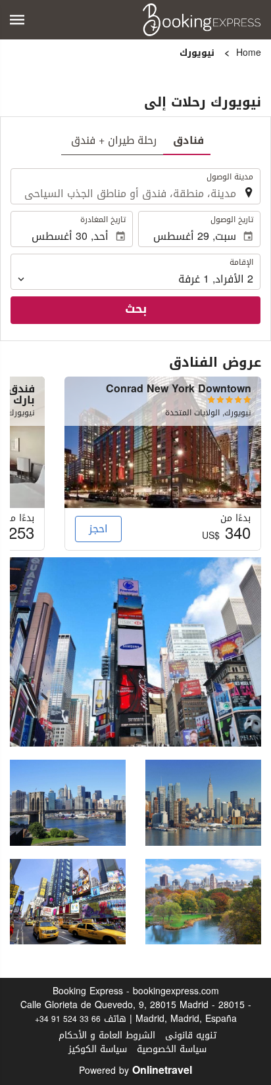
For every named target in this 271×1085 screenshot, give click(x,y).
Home (248, 53)
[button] (17, 19)
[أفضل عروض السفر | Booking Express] (202, 19)
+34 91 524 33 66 (68, 1019)
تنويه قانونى (190, 1035)
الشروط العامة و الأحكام (107, 1035)
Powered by (135, 1071)
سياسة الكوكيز (97, 1049)
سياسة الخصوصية (172, 1049)
